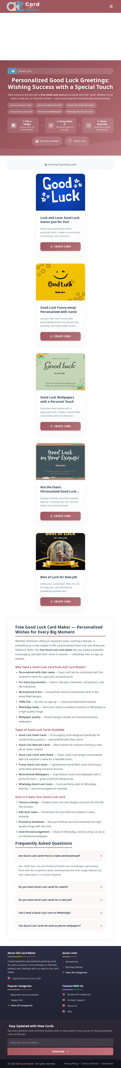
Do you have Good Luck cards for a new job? (45, 900)
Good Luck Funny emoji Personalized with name (58, 309)
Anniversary (72, 961)
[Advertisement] (60, 37)
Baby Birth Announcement (25, 994)
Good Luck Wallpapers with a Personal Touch (57, 399)
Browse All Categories (79, 994)
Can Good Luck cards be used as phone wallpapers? (50, 925)
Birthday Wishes (74, 967)
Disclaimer (107, 1063)
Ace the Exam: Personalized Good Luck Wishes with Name (58, 489)
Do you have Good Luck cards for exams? (43, 887)
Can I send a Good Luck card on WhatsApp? (45, 912)
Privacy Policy (71, 1063)
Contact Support (76, 1000)
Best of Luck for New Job (58, 577)
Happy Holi (17, 1000)
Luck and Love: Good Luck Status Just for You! (60, 220)
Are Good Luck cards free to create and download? (49, 855)
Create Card (62, 246)
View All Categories (76, 972)
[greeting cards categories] (111, 6)
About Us (72, 1005)
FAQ (69, 1011)
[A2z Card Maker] (23, 6)
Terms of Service (90, 1063)
